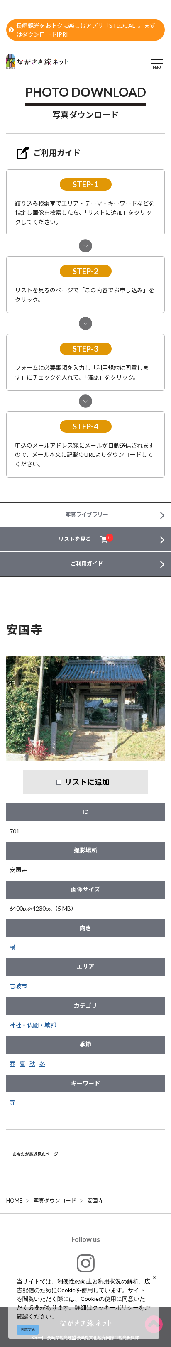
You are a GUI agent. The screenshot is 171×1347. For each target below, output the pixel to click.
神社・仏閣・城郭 (33, 1025)
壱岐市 (18, 985)
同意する (27, 1329)
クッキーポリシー (115, 1307)
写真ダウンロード (54, 1200)
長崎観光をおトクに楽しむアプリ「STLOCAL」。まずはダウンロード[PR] (86, 30)
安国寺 (95, 1200)
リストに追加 (87, 781)
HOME (14, 1200)
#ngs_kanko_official (85, 1282)
